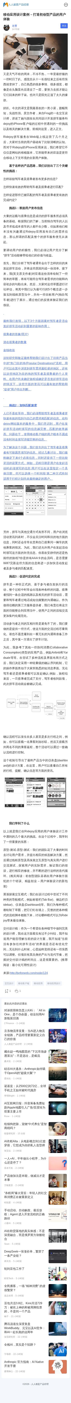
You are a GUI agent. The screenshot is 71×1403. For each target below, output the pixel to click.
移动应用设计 (53, 983)
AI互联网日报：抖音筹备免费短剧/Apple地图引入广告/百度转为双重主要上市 (24, 1107)
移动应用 (38, 983)
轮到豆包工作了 (14, 1268)
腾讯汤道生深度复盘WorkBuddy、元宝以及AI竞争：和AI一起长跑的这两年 (24, 1328)
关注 (64, 26)
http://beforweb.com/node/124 (29, 972)
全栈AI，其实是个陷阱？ (20, 1344)
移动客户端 (23, 983)
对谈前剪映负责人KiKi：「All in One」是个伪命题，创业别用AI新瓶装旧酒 (24, 1014)
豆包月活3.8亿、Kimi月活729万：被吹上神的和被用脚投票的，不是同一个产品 (23, 1307)
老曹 (14, 25)
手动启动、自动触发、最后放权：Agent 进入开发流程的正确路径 (24, 1214)
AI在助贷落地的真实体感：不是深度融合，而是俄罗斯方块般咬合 (24, 1235)
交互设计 (9, 983)
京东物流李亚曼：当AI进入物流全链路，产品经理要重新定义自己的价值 (24, 1035)
